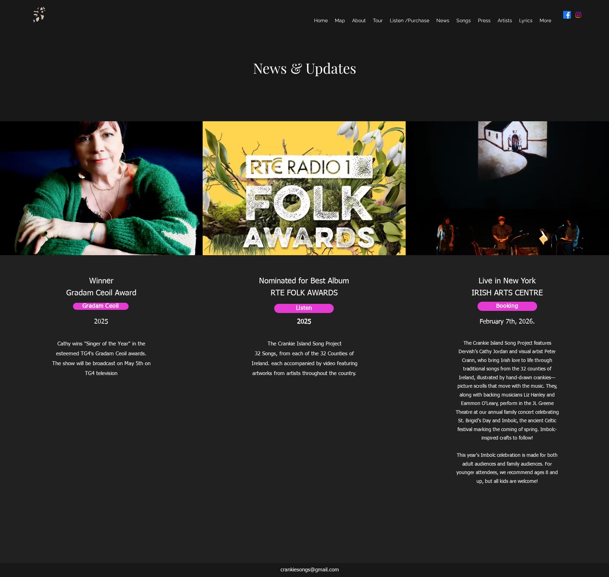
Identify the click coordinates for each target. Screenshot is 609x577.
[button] (526, 20)
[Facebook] (567, 15)
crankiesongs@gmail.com (310, 569)
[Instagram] (578, 15)
